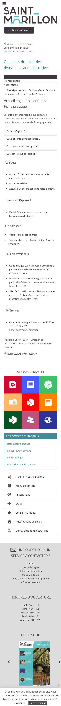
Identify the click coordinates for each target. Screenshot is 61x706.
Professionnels (12, 81)
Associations (11, 85)
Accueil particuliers (16, 90)
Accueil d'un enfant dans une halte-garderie (32, 189)
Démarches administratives (21, 464)
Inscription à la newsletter (19, 30)
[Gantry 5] (30, 15)
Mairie (23, 235)
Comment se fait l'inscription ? (22, 146)
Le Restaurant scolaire (19, 450)
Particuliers (10, 76)
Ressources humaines (18, 444)
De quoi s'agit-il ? (15, 131)
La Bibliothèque (15, 457)
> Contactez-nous (30, 582)
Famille (32, 90)
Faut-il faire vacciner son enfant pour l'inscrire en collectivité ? (28, 214)
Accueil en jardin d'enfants (31, 94)
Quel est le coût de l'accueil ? (21, 154)
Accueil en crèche (18, 183)
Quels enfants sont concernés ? (23, 139)
